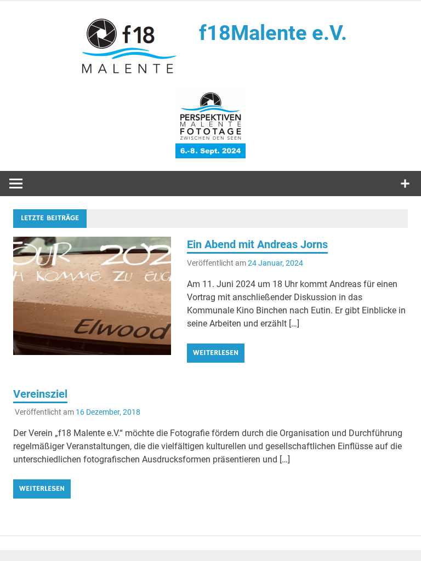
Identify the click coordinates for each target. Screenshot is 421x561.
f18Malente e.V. (273, 33)
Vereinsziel (40, 393)
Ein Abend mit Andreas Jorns (257, 244)
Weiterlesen (215, 353)
